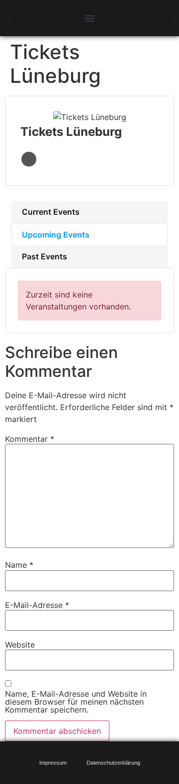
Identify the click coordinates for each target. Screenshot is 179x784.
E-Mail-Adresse (37, 605)
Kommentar (29, 439)
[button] (89, 18)
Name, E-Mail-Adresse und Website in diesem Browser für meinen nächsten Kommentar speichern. (76, 702)
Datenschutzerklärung (113, 763)
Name (19, 565)
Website (28, 159)
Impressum (53, 763)
